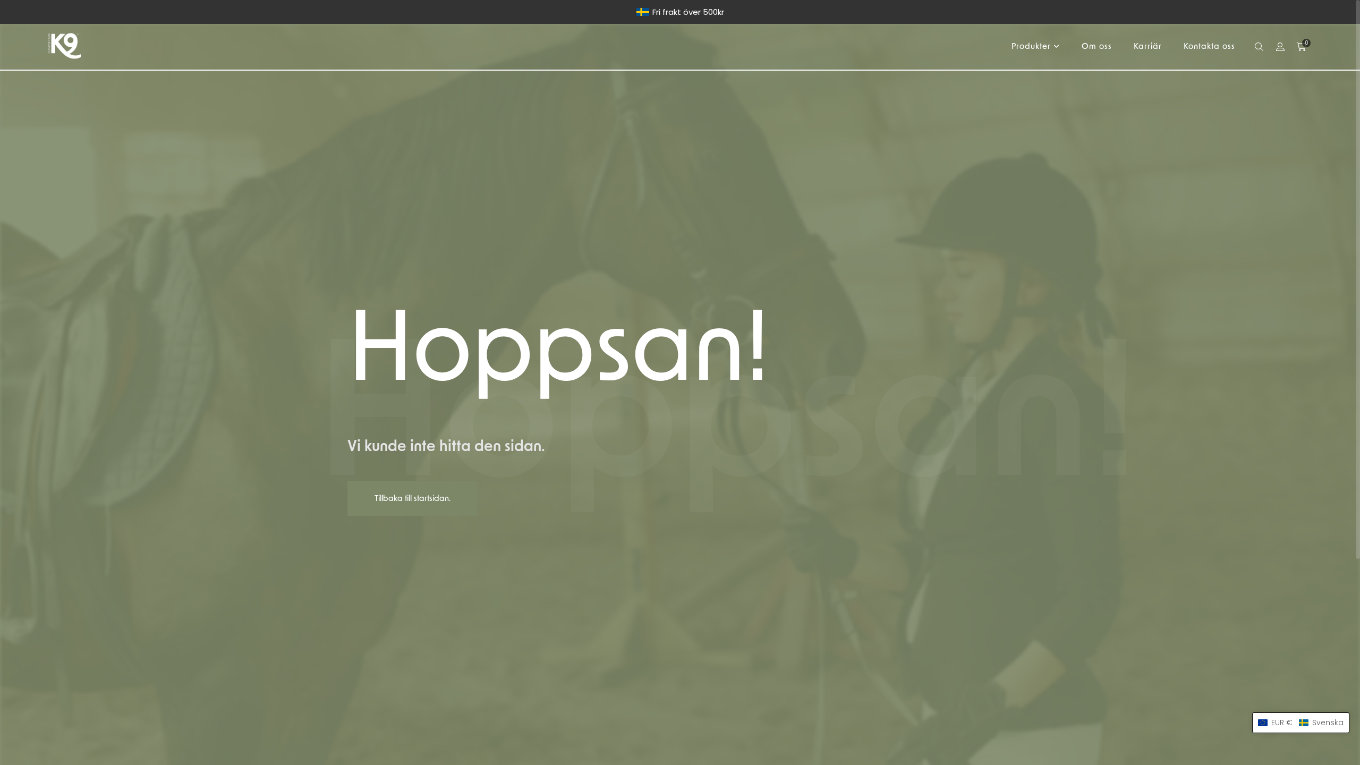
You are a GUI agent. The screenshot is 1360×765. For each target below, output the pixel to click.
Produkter (1031, 46)
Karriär (1148, 46)
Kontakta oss (1209, 46)
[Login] (1280, 46)
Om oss (1097, 46)
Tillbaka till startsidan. (412, 499)
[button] (1301, 723)
